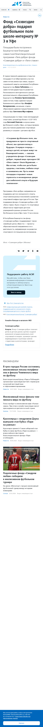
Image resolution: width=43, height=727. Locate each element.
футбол (28, 311)
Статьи (5, 493)
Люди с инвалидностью (26, 389)
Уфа (8, 303)
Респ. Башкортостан (17, 303)
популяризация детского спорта (14, 311)
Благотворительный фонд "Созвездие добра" (22, 314)
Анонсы (5, 411)
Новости (6, 17)
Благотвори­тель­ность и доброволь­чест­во (17, 65)
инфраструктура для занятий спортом (19, 307)
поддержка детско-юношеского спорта (16, 309)
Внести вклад (16, 292)
